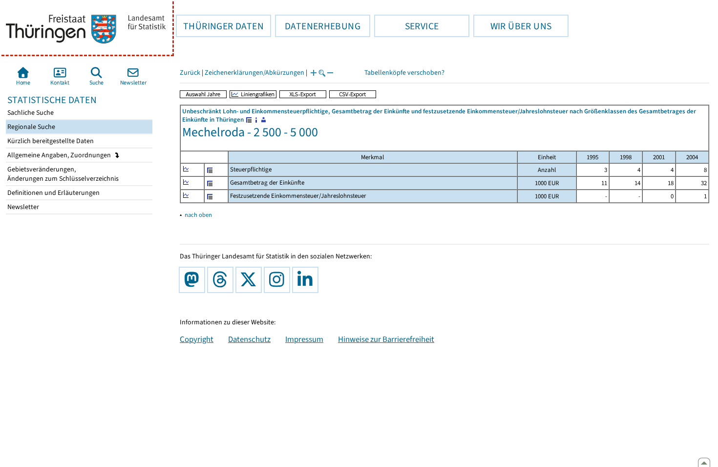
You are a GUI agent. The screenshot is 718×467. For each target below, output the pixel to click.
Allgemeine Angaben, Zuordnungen (60, 155)
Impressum (304, 339)
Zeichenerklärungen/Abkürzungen (254, 72)
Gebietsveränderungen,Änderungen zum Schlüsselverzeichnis (62, 174)
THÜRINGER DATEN (220, 26)
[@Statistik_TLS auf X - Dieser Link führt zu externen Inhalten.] (250, 280)
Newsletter (22, 207)
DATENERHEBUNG (317, 26)
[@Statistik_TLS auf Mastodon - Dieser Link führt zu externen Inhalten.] (194, 280)
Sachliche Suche (30, 112)
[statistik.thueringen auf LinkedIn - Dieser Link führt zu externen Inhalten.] (307, 280)
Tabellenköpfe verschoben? (404, 72)
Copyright (196, 339)
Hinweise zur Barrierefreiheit (386, 339)
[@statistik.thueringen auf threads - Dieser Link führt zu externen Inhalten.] (222, 280)
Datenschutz (249, 339)
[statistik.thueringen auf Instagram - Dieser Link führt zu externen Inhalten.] (279, 280)
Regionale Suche (30, 126)
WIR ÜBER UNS (512, 26)
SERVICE (406, 26)
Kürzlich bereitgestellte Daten (50, 141)
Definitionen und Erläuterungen (53, 192)
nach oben (198, 215)
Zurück (190, 72)
